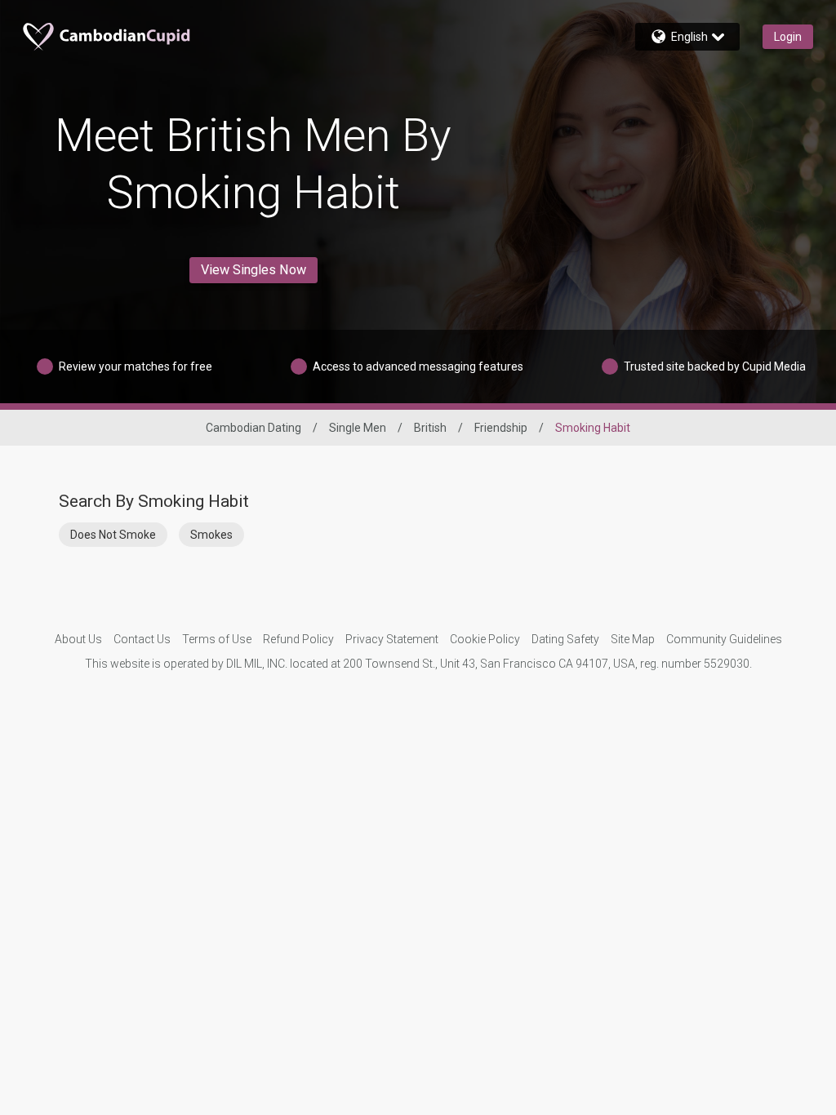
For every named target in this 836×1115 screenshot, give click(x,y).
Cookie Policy (485, 639)
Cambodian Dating (253, 427)
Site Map (633, 639)
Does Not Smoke (113, 534)
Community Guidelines (724, 639)
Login (788, 36)
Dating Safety (565, 639)
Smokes (211, 534)
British (430, 427)
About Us (78, 639)
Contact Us (142, 639)
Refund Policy (298, 639)
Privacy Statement (391, 639)
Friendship (500, 427)
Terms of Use (216, 639)
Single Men (357, 427)
